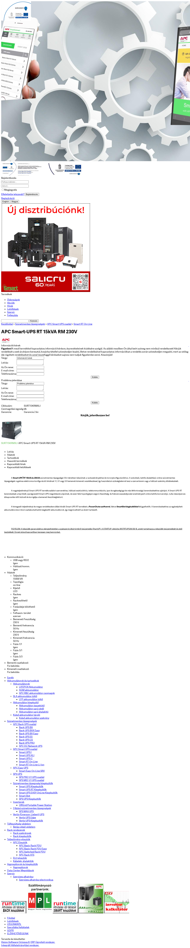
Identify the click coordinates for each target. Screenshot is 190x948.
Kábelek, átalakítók (23, 861)
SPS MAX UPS (26, 811)
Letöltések (13, 309)
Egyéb (10, 677)
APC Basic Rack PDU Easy (33, 848)
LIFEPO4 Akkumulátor (31, 686)
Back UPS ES (26, 736)
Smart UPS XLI (26, 755)
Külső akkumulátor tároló (26, 714)
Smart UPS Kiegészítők (31, 786)
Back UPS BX (26, 727)
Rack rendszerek (16, 830)
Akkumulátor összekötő (32, 705)
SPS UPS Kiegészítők (30, 798)
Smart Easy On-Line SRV (32, 770)
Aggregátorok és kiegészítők (22, 864)
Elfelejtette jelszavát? (12, 194)
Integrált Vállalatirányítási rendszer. (20, 945)
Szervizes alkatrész (23, 876)
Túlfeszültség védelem (19, 823)
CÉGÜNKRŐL (14, 924)
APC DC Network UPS (30, 746)
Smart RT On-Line (28, 761)
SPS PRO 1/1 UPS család (31, 777)
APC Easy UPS (20, 767)
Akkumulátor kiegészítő (26, 702)
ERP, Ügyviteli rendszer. (43, 942)
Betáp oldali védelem (24, 826)
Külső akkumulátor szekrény (34, 718)
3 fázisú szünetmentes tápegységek (32, 808)
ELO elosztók (20, 858)
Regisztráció (8, 198)
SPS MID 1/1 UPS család (31, 780)
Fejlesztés (12, 315)
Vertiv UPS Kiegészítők (31, 820)
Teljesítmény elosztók (18, 839)
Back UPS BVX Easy (29, 730)
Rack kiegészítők (22, 836)
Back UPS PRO (27, 742)
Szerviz (11, 312)
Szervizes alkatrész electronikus (36, 879)
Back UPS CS (26, 739)
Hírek (10, 306)
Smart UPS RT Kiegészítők (33, 789)
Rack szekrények (22, 833)
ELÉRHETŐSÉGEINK (17, 933)
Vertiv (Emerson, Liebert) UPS (28, 814)
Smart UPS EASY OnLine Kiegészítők (38, 792)
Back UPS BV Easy (28, 733)
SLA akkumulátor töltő (25, 696)
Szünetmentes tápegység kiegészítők (33, 783)
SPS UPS (17, 774)
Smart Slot (24, 795)
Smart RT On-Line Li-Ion (31, 764)
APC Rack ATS (26, 854)
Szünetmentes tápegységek (22, 721)
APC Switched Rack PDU (32, 851)
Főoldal (11, 918)
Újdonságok (13, 299)
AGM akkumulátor (29, 690)
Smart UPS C (26, 758)
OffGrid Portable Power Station (35, 805)
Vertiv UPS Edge (27, 817)
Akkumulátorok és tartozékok (23, 680)
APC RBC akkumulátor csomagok (37, 693)
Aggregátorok (20, 867)
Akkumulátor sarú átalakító (33, 711)
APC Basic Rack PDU (30, 845)
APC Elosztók (20, 842)
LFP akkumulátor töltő (31, 699)
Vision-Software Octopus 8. (15, 942)
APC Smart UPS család (25, 749)
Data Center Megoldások (20, 870)
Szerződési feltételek (18, 927)
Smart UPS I (25, 752)
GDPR (10, 930)
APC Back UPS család (24, 724)
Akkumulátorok (21, 683)
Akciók (11, 302)
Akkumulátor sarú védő (31, 708)
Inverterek (18, 802)
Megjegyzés (10, 189)
